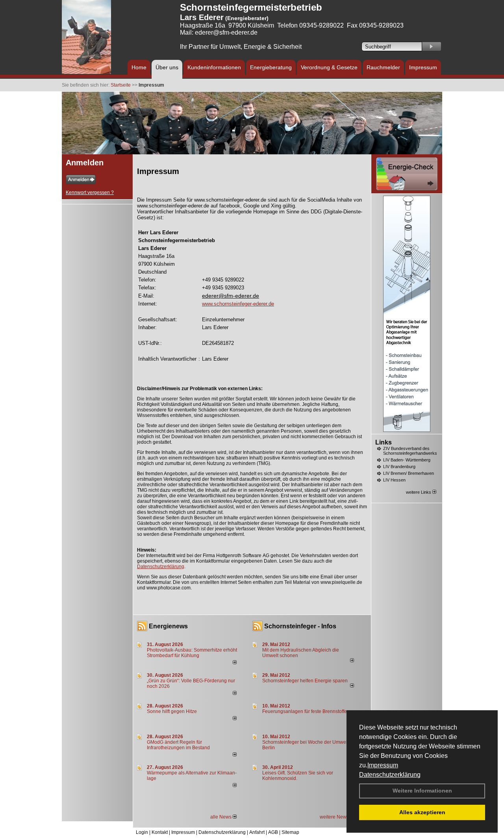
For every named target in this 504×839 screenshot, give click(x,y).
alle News (221, 817)
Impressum (382, 765)
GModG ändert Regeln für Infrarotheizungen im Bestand (178, 744)
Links (383, 442)
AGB (273, 832)
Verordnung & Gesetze (329, 67)
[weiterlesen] (235, 662)
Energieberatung (271, 67)
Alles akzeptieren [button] (422, 812)
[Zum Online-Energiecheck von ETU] (406, 190)
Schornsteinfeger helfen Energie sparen (305, 680)
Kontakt (160, 832)
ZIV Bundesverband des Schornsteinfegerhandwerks (410, 451)
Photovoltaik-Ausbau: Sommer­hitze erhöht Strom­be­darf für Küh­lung (192, 652)
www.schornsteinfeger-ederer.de (238, 304)
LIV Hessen (394, 480)
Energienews (168, 626)
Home (139, 67)
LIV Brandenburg (399, 466)
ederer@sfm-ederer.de (230, 296)
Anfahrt (257, 832)
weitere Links (419, 492)
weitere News (335, 817)
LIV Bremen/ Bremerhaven (408, 473)
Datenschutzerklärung (390, 774)
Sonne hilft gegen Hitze (172, 711)
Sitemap (290, 832)
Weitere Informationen (422, 790)
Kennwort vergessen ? (90, 192)
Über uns (167, 67)
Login (142, 832)
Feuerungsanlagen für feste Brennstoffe (304, 711)
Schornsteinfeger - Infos (300, 626)
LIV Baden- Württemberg (406, 459)
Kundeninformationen (214, 67)
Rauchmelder (383, 67)
